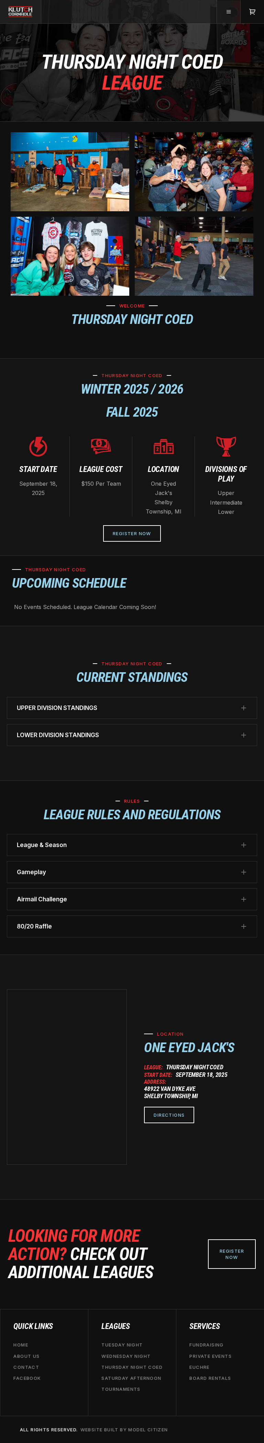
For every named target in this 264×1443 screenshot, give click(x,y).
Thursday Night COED (132, 1367)
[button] (228, 11)
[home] (20, 11)
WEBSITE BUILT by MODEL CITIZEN (124, 1429)
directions (169, 1115)
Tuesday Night (122, 1345)
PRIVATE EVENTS (210, 1356)
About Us (26, 1356)
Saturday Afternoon (131, 1378)
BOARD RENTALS (210, 1378)
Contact (26, 1367)
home (20, 1345)
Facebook (27, 1378)
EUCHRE (199, 1367)
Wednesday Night (126, 1356)
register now (232, 1254)
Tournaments (120, 1389)
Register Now (132, 533)
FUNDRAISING (206, 1345)
